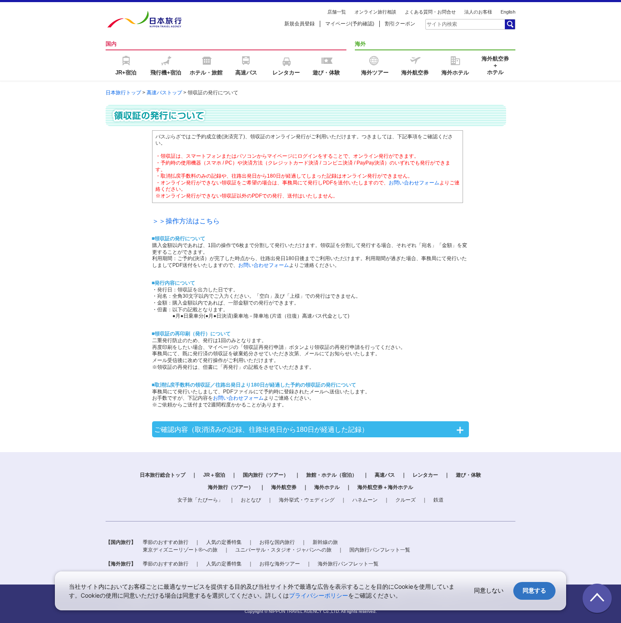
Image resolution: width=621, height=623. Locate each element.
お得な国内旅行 (277, 542)
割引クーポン (400, 24)
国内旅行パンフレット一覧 (379, 550)
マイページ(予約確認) (349, 24)
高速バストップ (164, 93)
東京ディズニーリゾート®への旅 (180, 550)
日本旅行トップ (123, 93)
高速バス (385, 475)
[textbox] (465, 24)
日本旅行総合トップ (162, 475)
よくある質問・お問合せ (430, 11)
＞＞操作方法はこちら (186, 221)
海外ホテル (327, 487)
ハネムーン (365, 500)
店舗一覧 (336, 11)
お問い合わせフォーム (414, 183)
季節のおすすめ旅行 (165, 542)
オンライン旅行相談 (375, 11)
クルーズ (405, 500)
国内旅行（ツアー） (266, 475)
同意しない (489, 590)
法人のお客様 (478, 11)
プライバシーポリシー (318, 595)
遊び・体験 (468, 475)
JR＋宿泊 (214, 475)
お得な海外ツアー (279, 564)
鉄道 (438, 500)
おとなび (251, 500)
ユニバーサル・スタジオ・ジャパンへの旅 (283, 550)
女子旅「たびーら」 (200, 500)
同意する (534, 590)
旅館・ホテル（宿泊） (331, 475)
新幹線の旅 (325, 542)
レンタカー (425, 475)
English (508, 11)
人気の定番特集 (224, 542)
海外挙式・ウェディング (307, 500)
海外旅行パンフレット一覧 (348, 564)
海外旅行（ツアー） (230, 487)
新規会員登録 (299, 24)
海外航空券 (284, 487)
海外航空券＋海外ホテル (385, 487)
